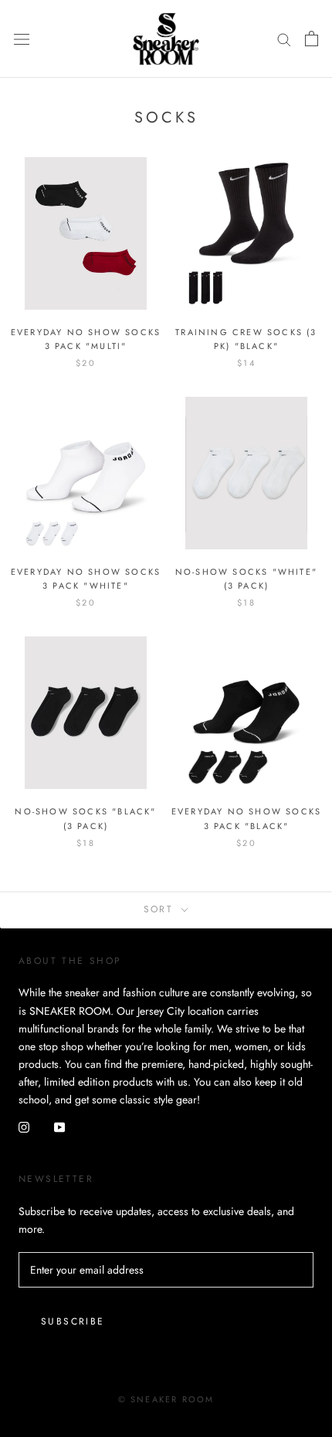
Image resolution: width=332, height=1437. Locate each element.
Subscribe (73, 1321)
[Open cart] (311, 38)
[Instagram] (24, 1126)
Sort (161, 909)
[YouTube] (59, 1126)
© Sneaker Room (166, 1399)
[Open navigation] (21, 38)
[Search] (284, 38)
